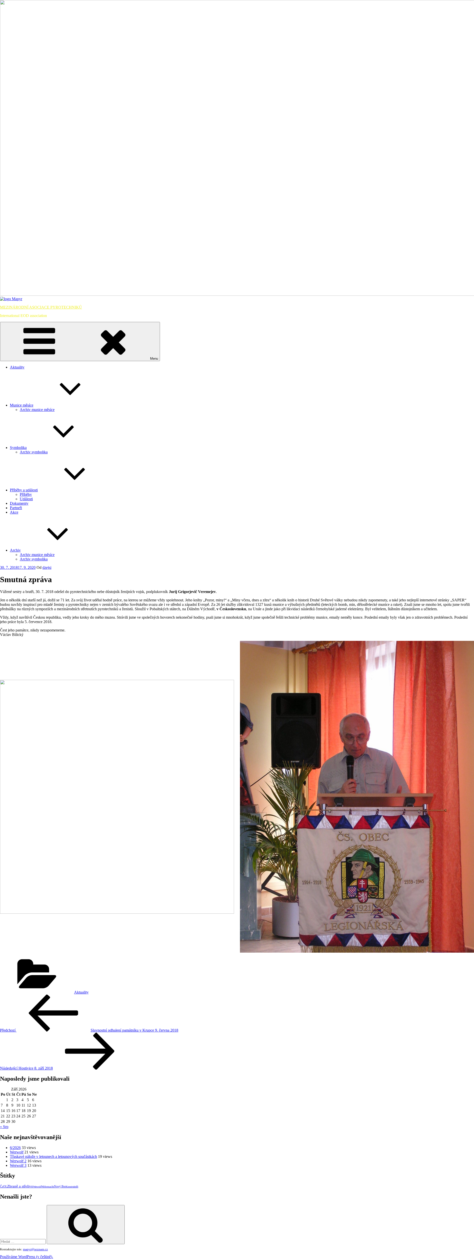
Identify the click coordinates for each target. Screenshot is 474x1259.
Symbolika (18, 447)
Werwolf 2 (18, 1161)
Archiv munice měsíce (37, 409)
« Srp (4, 1127)
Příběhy (26, 494)
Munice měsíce (21, 405)
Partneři (16, 508)
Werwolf (16, 1152)
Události (26, 499)
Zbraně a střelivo (20, 1186)
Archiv (15, 550)
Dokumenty (19, 503)
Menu (154, 358)
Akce (14, 512)
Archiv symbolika (34, 452)
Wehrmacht (47, 1186)
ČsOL (3, 1186)
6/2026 (15, 1148)
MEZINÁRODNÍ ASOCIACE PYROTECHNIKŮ (41, 307)
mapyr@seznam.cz (35, 1249)
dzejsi (46, 567)
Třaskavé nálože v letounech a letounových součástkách (53, 1156)
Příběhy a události (24, 490)
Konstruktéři (72, 1186)
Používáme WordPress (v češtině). (26, 1257)
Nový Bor (60, 1186)
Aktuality (17, 367)
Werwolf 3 (18, 1165)
